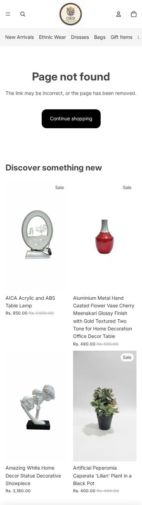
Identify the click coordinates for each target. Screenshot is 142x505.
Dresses (80, 37)
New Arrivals (19, 37)
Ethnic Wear (52, 37)
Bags (99, 37)
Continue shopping (71, 118)
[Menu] (8, 14)
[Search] (22, 14)
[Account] (118, 14)
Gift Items (121, 37)
